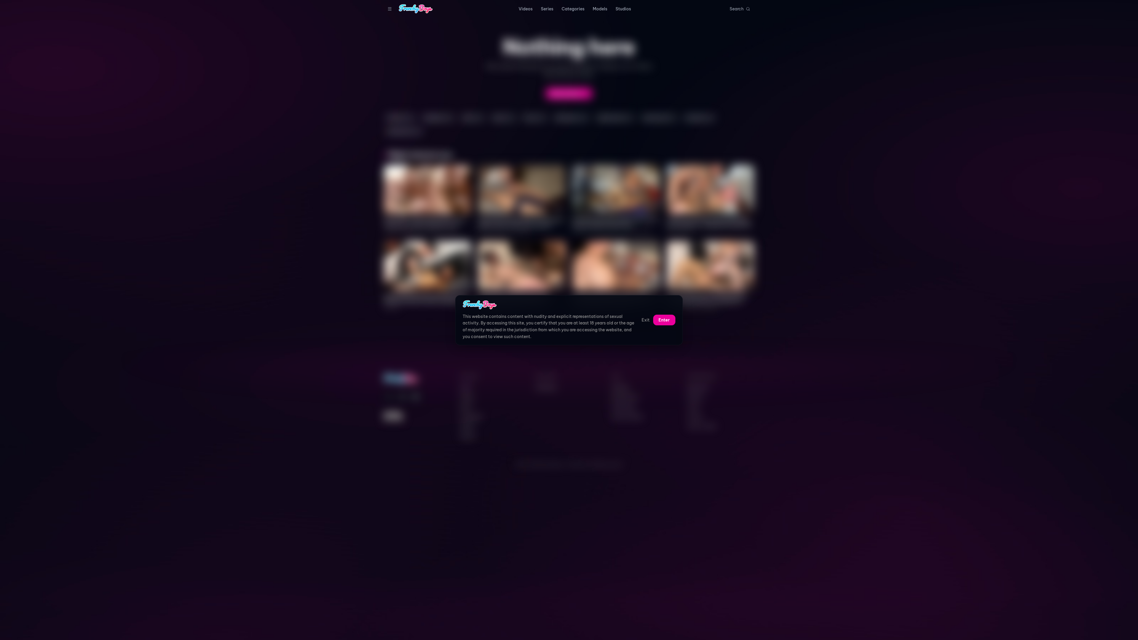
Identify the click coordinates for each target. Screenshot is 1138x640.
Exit (646, 320)
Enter (664, 320)
